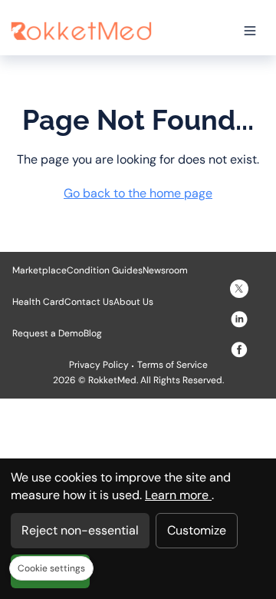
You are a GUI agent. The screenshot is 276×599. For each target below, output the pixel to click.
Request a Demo (48, 333)
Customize (196, 530)
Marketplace (39, 270)
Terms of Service (172, 365)
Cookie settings (51, 568)
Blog (93, 333)
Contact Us (88, 302)
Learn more (178, 495)
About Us (133, 302)
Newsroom (165, 270)
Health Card (38, 302)
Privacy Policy (99, 365)
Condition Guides (105, 270)
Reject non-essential (80, 530)
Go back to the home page (138, 193)
